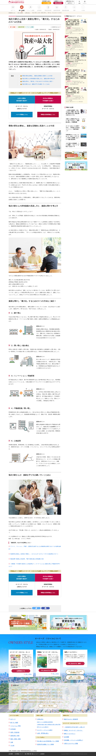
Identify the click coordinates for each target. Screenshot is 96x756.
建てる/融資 (22, 10)
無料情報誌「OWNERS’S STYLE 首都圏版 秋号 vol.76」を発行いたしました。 (42, 699)
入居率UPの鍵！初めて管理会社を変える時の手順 (48, 724)
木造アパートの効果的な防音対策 (45, 722)
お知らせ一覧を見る (48, 705)
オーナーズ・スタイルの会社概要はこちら (75, 672)
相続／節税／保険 (15, 739)
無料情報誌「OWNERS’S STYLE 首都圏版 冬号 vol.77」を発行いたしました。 (42, 689)
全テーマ (13, 10)
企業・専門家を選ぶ (43, 733)
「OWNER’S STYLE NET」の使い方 (74, 727)
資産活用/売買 (56, 10)
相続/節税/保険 (65, 10)
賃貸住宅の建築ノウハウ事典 (45, 744)
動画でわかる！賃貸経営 (71, 719)
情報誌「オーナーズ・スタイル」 (73, 730)
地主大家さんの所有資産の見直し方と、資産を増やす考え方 (38, 78)
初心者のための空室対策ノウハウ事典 (48, 741)
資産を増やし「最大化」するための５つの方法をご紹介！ (37, 81)
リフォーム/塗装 (30, 10)
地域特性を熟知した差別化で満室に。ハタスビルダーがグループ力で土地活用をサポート (34, 554)
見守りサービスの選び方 (42, 727)
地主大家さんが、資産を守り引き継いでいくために (36, 84)
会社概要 (66, 737)
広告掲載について (19, 753)
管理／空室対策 (14, 732)
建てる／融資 (14, 722)
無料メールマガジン (69, 733)
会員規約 (42, 753)
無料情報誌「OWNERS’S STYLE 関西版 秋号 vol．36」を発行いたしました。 (42, 696)
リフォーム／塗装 (15, 726)
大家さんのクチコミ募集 (71, 743)
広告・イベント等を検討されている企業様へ (75, 677)
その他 (83, 10)
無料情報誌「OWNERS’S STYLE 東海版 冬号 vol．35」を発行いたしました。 (42, 692)
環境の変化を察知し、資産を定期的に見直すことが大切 (37, 75)
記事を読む (40, 719)
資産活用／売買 (14, 735)
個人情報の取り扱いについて (31, 753)
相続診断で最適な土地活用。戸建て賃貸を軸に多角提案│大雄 (27, 559)
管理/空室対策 (48, 10)
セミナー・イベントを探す (44, 730)
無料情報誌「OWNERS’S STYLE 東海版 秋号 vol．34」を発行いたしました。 (42, 702)
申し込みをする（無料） (48, 670)
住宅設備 (39, 10)
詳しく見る (29, 674)
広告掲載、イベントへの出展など (73, 740)
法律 (74, 10)
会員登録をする (21, 671)
